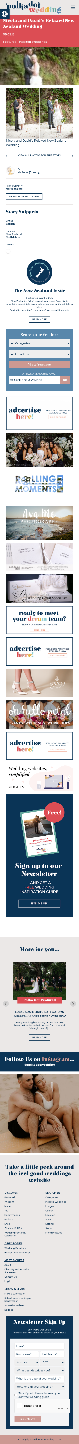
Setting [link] (49, 1223)
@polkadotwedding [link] (39, 1065)
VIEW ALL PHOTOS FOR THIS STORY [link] (39, 155)
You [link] (6, 1210)
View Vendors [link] (39, 364)
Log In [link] (7, 1281)
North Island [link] (13, 237)
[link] (5, 14)
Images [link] (49, 1206)
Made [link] (7, 1206)
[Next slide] (73, 1004)
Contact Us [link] (10, 1276)
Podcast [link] (9, 1219)
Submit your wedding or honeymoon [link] (18, 1299)
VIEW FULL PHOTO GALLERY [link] (24, 196)
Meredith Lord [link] (14, 188)
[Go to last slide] (6, 1004)
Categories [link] (51, 1197)
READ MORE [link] (39, 319)
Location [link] (50, 1215)
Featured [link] (10, 42)
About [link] (7, 1265)
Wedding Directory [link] (15, 1248)
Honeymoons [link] (12, 1215)
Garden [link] (10, 223)
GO (65, 380)
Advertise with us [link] (14, 1305)
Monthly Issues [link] (53, 1232)
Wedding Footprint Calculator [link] (15, 1234)
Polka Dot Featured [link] (39, 1000)
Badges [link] (8, 1309)
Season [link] (49, 1228)
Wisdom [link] (9, 1201)
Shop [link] (7, 1223)
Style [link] (48, 1219)
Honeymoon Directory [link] (17, 1252)
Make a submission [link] (14, 1293)
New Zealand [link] (14, 234)
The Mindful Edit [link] (13, 1228)
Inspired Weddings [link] (33, 42)
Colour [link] (49, 1210)
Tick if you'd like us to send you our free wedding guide (39, 1395)
